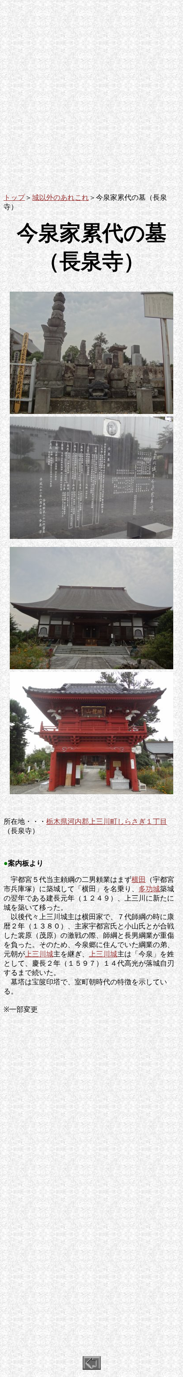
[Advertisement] (91, 95)
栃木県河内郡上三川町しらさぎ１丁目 (106, 821)
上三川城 (39, 954)
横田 (138, 879)
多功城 (149, 889)
